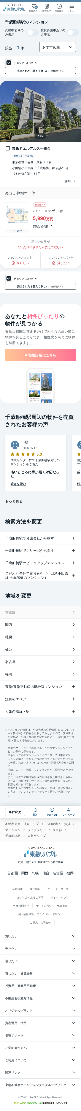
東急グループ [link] (36, 836)
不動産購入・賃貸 (58, 824)
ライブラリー (36, 830)
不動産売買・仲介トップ (22, 824)
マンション (13, 830)
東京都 (57, 830)
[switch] (33, 32)
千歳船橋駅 (13, 836)
